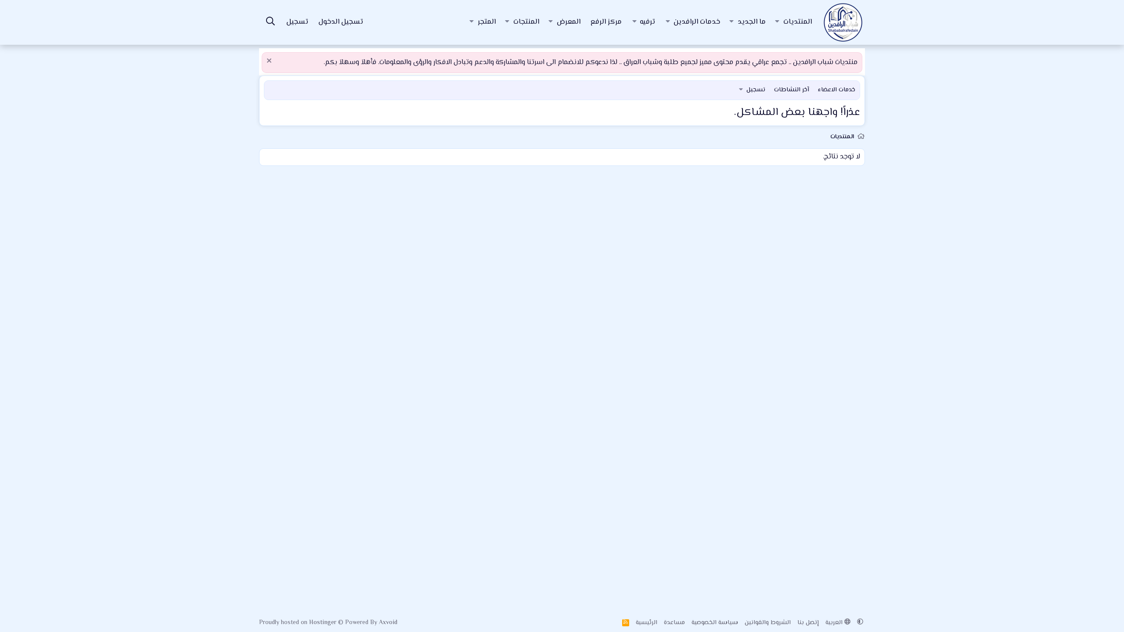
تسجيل (755, 90)
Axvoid (388, 623)
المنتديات (797, 22)
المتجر (487, 22)
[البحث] (270, 22)
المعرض (568, 22)
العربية (834, 623)
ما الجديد (752, 22)
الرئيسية (646, 623)
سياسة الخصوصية (715, 623)
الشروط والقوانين (768, 623)
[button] (777, 22)
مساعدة (674, 623)
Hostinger (323, 623)
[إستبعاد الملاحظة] (270, 61)
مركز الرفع (606, 22)
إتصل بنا (808, 623)
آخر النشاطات (791, 90)
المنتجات (526, 22)
